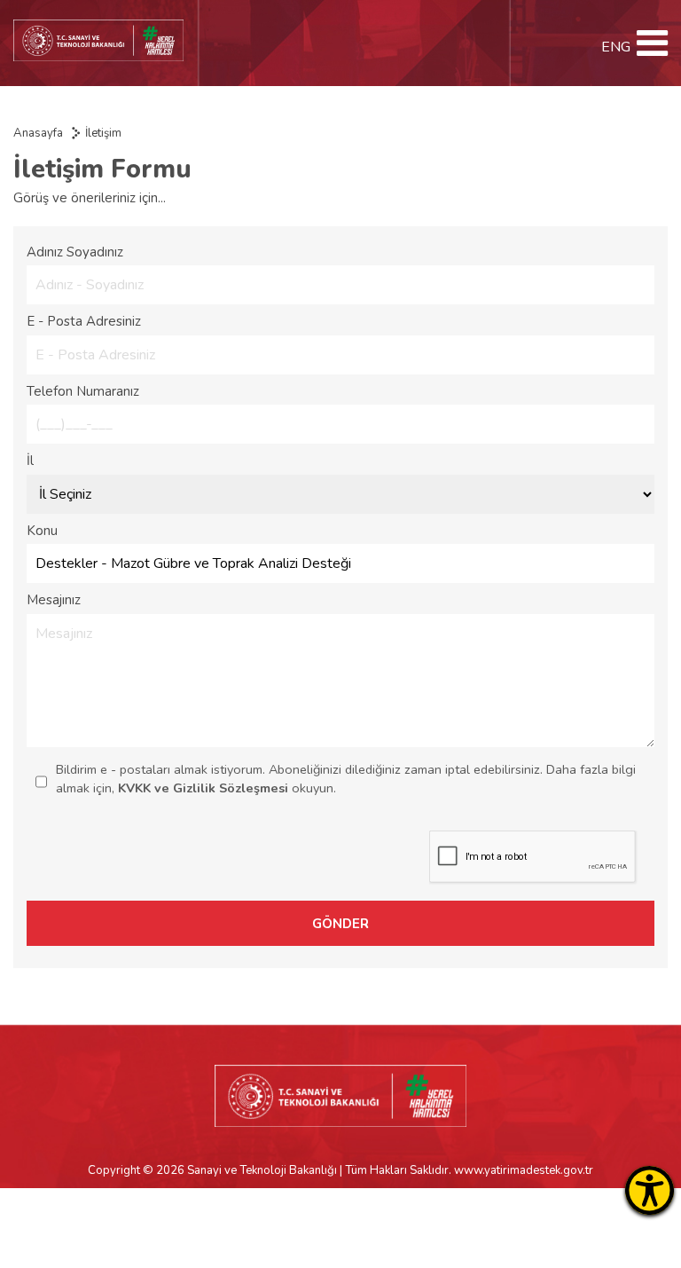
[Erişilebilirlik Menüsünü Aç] (649, 1190)
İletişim (103, 133)
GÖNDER (340, 924)
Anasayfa (38, 133)
